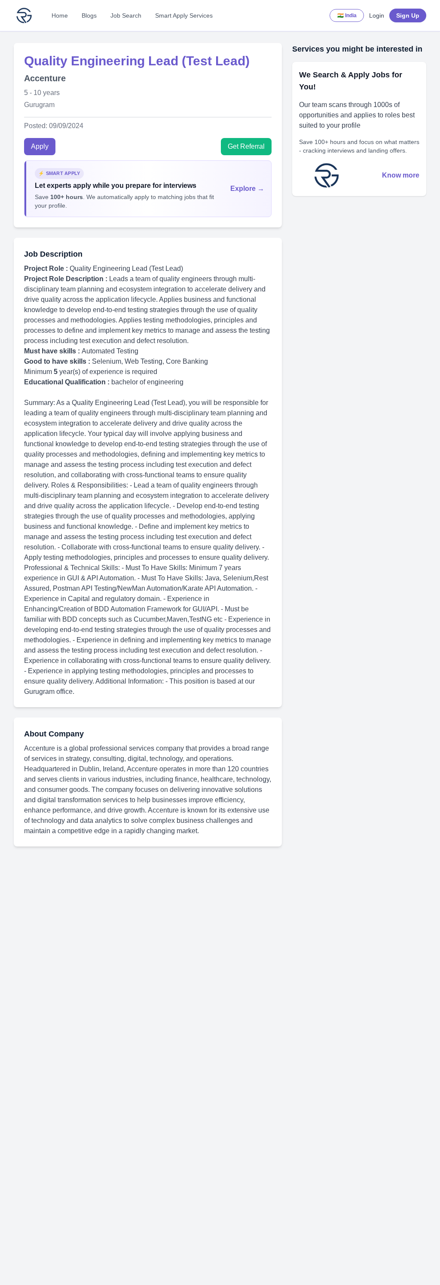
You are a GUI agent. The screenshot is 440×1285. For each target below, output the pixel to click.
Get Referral (246, 146)
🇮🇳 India (347, 15)
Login (376, 15)
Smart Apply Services (184, 15)
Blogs (89, 15)
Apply (40, 146)
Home (60, 15)
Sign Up (407, 15)
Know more (400, 175)
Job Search (125, 15)
